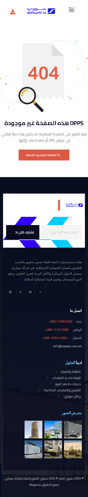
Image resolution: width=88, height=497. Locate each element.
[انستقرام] (20, 292)
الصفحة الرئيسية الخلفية (42, 154)
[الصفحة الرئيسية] (41, 11)
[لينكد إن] (10, 292)
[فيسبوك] (30, 292)
